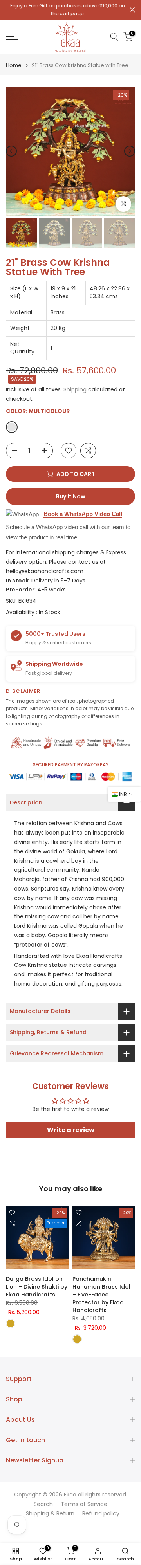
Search (43, 1504)
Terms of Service (84, 1504)
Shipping (75, 389)
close (132, 10)
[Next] (129, 151)
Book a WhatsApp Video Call (82, 513)
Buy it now (70, 496)
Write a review (70, 1129)
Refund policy (100, 1513)
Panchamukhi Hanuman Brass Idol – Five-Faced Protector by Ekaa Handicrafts (101, 1294)
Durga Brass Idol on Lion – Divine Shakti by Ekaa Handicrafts (36, 1286)
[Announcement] (67, 10)
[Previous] (11, 151)
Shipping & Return (50, 1513)
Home (14, 65)
